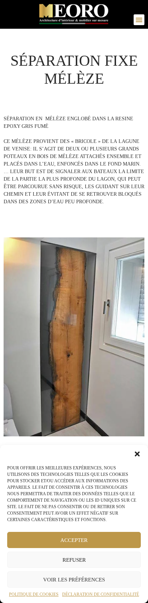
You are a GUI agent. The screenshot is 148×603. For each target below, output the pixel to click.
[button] (137, 454)
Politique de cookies (34, 594)
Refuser (74, 560)
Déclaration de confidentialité (100, 594)
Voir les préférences (74, 580)
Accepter (74, 540)
